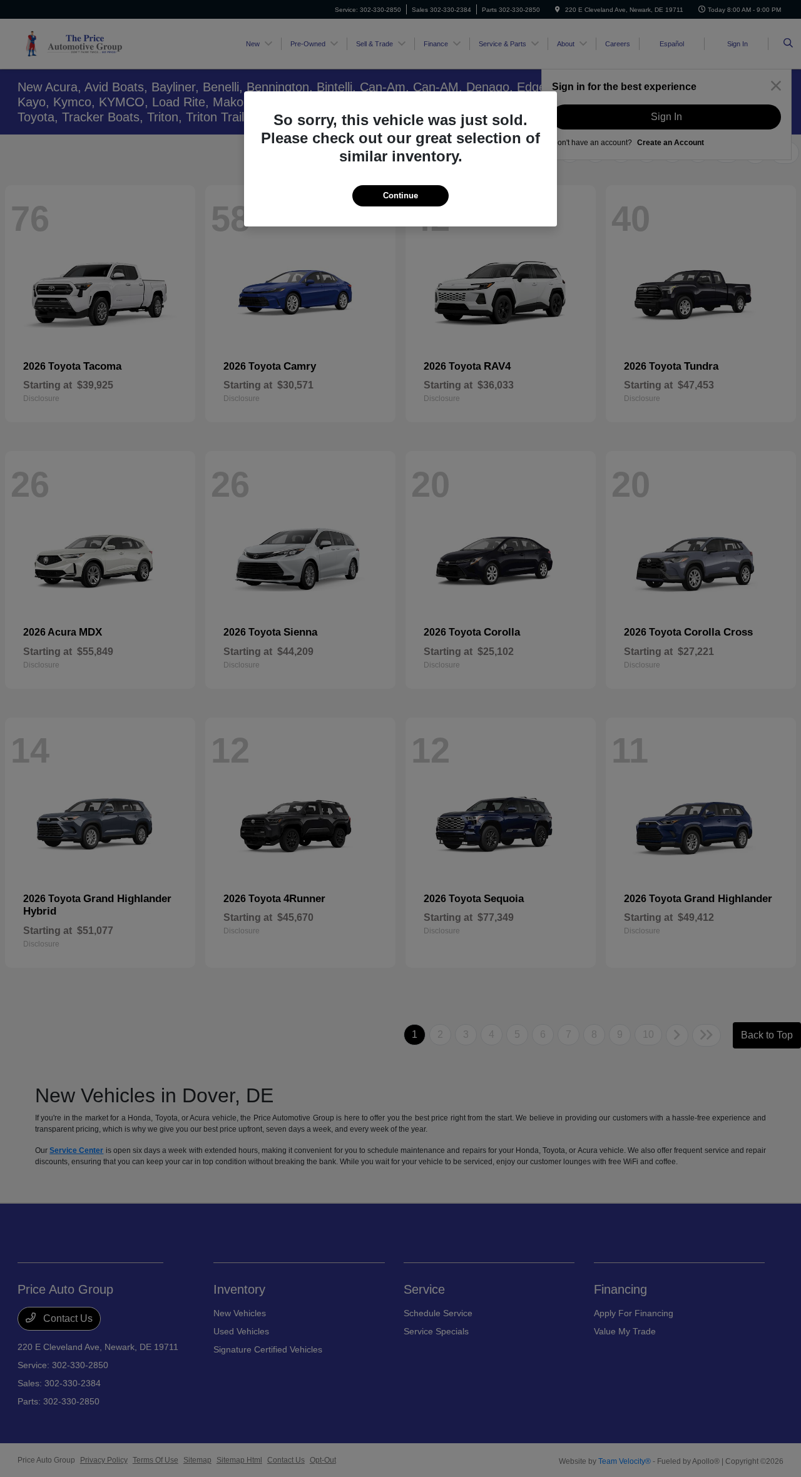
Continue (400, 195)
